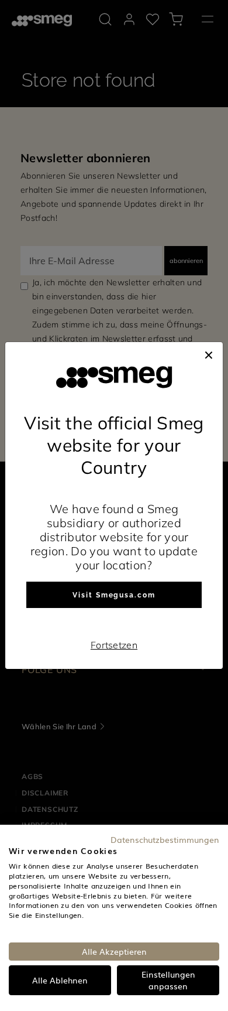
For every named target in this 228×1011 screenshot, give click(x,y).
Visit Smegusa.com (114, 595)
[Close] (209, 353)
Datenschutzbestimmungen (164, 839)
